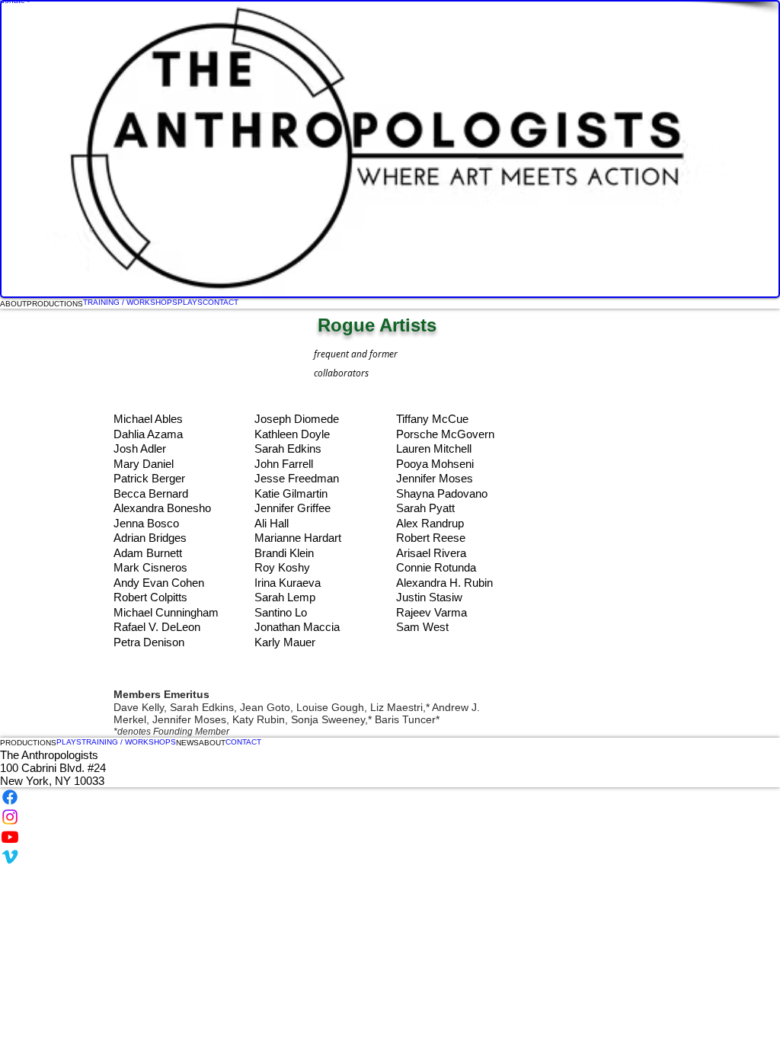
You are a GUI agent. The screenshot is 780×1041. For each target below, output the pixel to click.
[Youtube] (390, 837)
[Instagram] (390, 817)
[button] (28, 743)
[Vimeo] (390, 856)
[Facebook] (390, 797)
